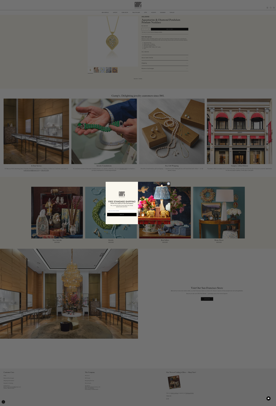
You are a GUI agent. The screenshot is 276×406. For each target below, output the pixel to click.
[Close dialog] (168, 183)
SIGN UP (122, 214)
